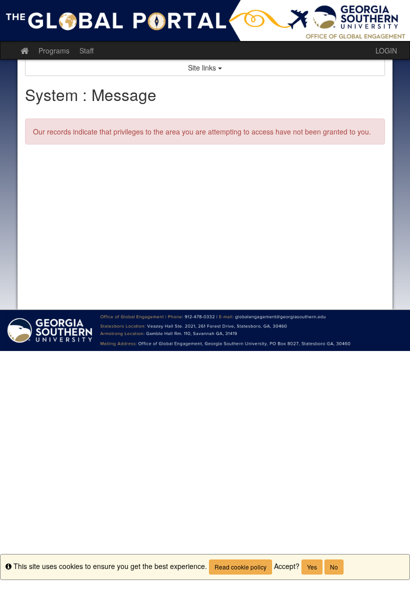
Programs (54, 51)
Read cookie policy (240, 566)
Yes (312, 566)
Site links (203, 67)
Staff (87, 51)
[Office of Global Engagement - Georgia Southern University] (205, 20)
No (334, 566)
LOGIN (386, 51)
